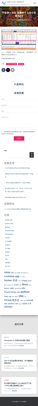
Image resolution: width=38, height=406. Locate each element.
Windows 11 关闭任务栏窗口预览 (17, 340)
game (29, 281)
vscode (29, 300)
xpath (20, 303)
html (12, 285)
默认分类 (21, 64)
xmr (16, 304)
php (23, 288)
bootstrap (24, 272)
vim (25, 296)
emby (19, 280)
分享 (29, 303)
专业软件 (7, 237)
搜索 (5, 150)
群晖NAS (7, 262)
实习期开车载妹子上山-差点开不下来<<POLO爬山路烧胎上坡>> (17, 384)
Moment (7, 227)
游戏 (6, 259)
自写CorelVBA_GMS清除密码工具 (21, 209)
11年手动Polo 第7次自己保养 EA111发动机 (17, 168)
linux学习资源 (9, 223)
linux (25, 284)
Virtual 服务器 (9, 234)
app (12, 273)
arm (15, 272)
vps (25, 300)
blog (18, 273)
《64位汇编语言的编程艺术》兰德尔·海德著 (17, 182)
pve (18, 292)
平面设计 (7, 252)
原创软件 (7, 245)
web (5, 304)
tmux (16, 296)
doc (24, 276)
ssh (13, 296)
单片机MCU (8, 241)
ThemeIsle (21, 401)
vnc (22, 300)
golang (9, 285)
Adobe (7, 272)
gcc (5, 285)
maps (30, 285)
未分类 (7, 255)
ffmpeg (24, 281)
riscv (6, 296)
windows (11, 304)
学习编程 (7, 248)
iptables (16, 285)
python (25, 291)
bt (27, 272)
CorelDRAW (9, 276)
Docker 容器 (8, 220)
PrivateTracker (11, 64)
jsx (20, 285)
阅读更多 (21, 345)
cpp (17, 276)
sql (10, 296)
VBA (21, 296)
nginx (12, 288)
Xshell (24, 304)
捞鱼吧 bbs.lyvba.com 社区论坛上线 (15, 197)
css (21, 276)
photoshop (18, 288)
